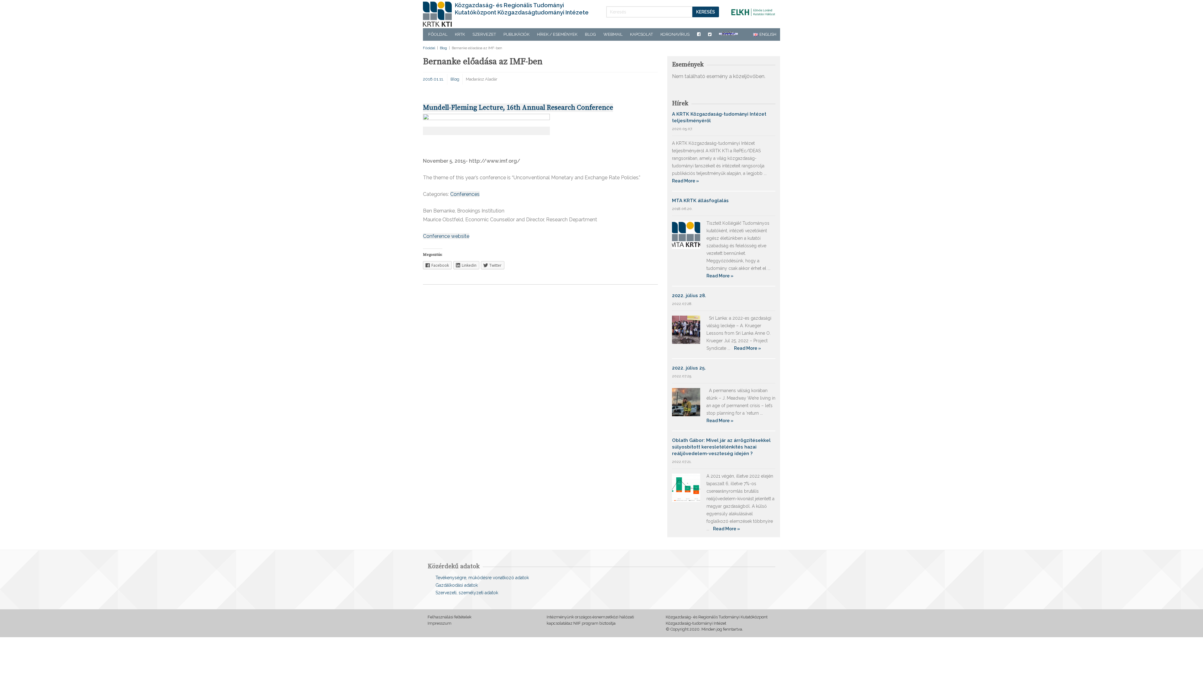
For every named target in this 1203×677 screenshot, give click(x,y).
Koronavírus (675, 34)
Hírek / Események (557, 34)
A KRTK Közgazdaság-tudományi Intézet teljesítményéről (719, 117)
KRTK (460, 34)
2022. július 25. (689, 368)
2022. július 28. (689, 295)
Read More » (685, 180)
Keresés (705, 11)
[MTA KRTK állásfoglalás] (686, 234)
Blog (590, 34)
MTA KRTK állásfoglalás (700, 200)
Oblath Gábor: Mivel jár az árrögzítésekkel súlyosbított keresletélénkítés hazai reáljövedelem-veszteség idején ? (721, 447)
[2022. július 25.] (686, 402)
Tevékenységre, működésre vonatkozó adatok (482, 577)
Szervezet (484, 34)
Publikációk (516, 34)
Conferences (465, 194)
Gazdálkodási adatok (456, 585)
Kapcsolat (641, 34)
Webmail (612, 34)
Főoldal (437, 34)
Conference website (446, 236)
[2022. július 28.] (686, 329)
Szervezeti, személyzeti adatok (466, 592)
